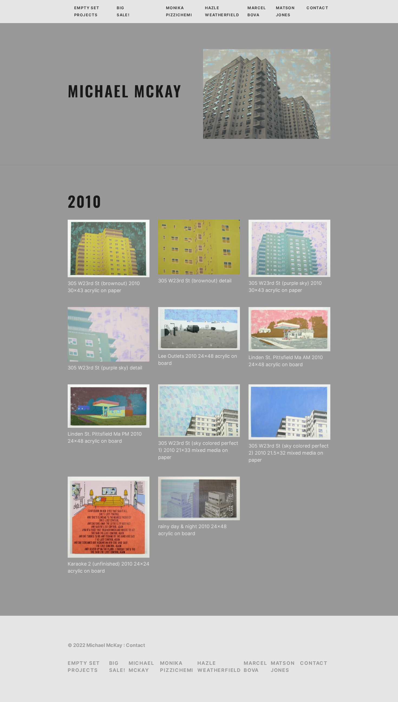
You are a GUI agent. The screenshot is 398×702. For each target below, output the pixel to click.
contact (317, 7)
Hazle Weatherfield (222, 11)
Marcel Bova (256, 11)
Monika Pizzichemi (179, 11)
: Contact (134, 645)
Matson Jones (285, 11)
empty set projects (86, 11)
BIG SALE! (123, 11)
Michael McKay (141, 666)
